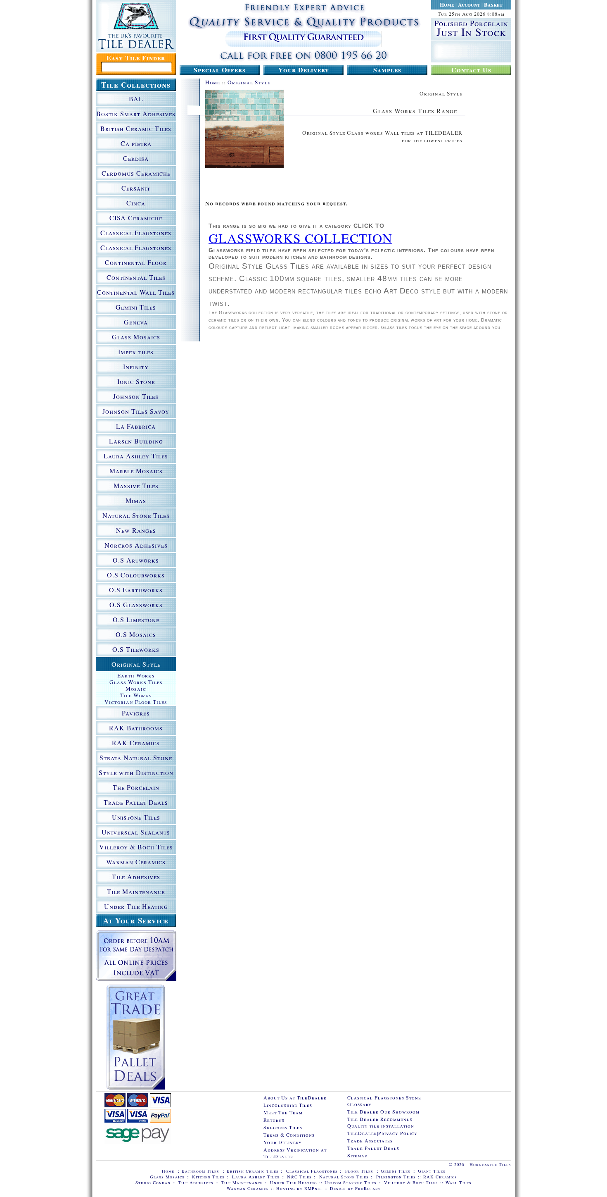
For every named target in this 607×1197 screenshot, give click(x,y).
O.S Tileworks (135, 649)
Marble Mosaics (136, 470)
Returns (274, 1119)
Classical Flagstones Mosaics (135, 249)
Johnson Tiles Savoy (135, 411)
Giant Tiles (432, 1171)
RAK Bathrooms (136, 727)
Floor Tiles (359, 1171)
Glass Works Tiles (136, 682)
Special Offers (220, 69)
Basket (493, 4)
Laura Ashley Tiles (136, 455)
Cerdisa (136, 158)
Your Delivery (303, 69)
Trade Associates (370, 1140)
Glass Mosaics (136, 336)
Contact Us (471, 69)
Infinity (136, 366)
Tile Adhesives (136, 876)
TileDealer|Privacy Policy (382, 1133)
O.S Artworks (136, 560)
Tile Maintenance (136, 891)
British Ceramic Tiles (135, 128)
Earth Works (136, 675)
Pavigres (136, 712)
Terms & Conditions (289, 1134)
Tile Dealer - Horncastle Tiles (136, 26)
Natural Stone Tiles (136, 515)
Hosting (285, 1188)
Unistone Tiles (136, 817)
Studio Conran (153, 1182)
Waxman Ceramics (136, 861)
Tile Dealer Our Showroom (383, 1111)
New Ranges (136, 530)
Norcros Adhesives (136, 545)
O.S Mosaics (136, 634)
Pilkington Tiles (396, 1177)
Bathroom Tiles (200, 1171)
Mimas (136, 500)
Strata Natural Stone (136, 757)
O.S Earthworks (136, 589)
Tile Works (136, 695)
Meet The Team (283, 1112)
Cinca (135, 202)
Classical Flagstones (135, 232)
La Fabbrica (136, 426)
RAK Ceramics (136, 742)
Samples (387, 69)
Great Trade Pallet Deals (136, 1037)
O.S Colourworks (136, 574)
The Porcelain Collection (136, 788)
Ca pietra (136, 143)
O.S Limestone (136, 619)
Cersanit (135, 188)
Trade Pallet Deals (136, 802)
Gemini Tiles (136, 307)
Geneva (136, 321)
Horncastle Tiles (490, 1164)
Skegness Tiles (282, 1127)
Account (469, 4)
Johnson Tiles (136, 396)
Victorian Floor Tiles (135, 702)
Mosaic (136, 688)
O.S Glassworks (136, 604)
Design (338, 1188)
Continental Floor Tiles (136, 263)
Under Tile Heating (136, 906)
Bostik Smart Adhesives (135, 113)
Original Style (249, 82)
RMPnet (313, 1188)
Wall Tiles (459, 1182)
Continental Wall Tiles (136, 292)
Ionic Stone (136, 381)
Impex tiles (136, 351)
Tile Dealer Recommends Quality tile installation (380, 1122)
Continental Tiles (136, 277)
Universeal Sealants (136, 831)
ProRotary (368, 1188)
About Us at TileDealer (295, 1097)
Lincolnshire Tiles (287, 1105)
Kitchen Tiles (208, 1177)
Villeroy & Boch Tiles (136, 846)
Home (447, 4)
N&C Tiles (299, 1177)
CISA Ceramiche (135, 217)
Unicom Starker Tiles (351, 1182)
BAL (136, 98)
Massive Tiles (136, 485)
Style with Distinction (136, 772)
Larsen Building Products (136, 442)
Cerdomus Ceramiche (136, 173)
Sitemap (357, 1155)
